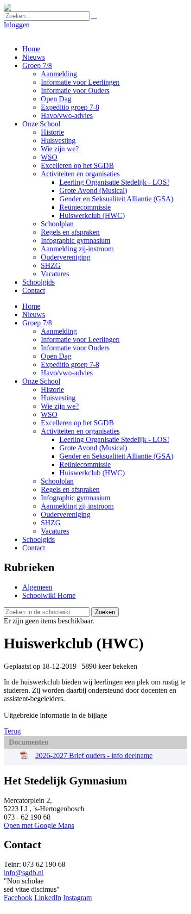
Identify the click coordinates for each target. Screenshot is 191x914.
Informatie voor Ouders (75, 90)
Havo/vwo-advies (67, 115)
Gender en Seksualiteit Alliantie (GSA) (116, 199)
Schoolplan (57, 224)
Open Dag (56, 99)
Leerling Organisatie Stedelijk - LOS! (114, 182)
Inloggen (17, 25)
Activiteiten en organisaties (80, 174)
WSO (49, 157)
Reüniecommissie (85, 207)
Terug (12, 731)
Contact (33, 290)
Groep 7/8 (37, 65)
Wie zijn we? (60, 149)
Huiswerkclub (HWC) (92, 215)
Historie (52, 132)
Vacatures (55, 274)
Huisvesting (58, 140)
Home (31, 49)
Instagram (77, 898)
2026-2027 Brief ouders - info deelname (94, 755)
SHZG (51, 265)
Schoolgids (38, 282)
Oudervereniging (65, 257)
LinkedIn (47, 898)
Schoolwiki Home (49, 595)
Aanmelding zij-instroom (77, 249)
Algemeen (37, 587)
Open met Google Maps (39, 825)
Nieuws (33, 57)
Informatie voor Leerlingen (80, 82)
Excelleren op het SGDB (77, 165)
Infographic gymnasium (75, 240)
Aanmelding (59, 74)
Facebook (18, 898)
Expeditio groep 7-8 (70, 107)
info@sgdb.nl (24, 873)
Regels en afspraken (70, 232)
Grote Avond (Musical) (93, 190)
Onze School (41, 124)
